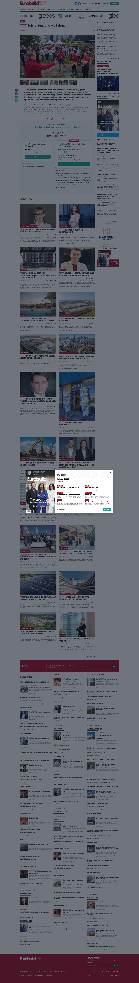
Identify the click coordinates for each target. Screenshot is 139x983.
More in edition (62, 509)
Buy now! (106, 509)
